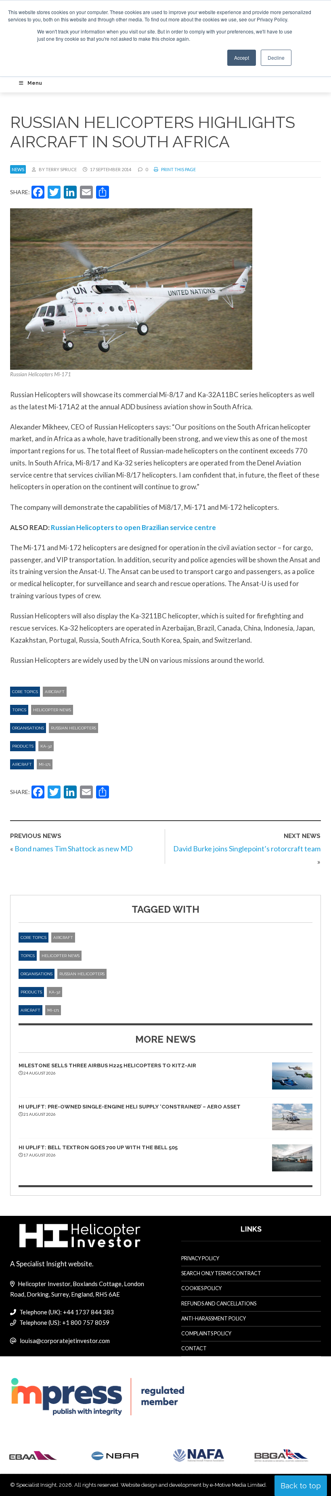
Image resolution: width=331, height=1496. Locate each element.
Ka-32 (46, 746)
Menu (34, 83)
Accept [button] (241, 57)
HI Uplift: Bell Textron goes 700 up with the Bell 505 (98, 1147)
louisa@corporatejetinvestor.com (65, 1340)
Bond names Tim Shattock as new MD (74, 848)
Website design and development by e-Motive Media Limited (193, 1485)
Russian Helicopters (73, 728)
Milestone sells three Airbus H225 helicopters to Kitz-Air (107, 1065)
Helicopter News (52, 710)
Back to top (301, 1485)
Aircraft (55, 691)
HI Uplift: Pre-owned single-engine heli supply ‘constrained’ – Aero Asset (130, 1107)
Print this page (178, 169)
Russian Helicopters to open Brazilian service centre (133, 527)
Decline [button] (276, 57)
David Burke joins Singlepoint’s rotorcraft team (247, 848)
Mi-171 (44, 764)
